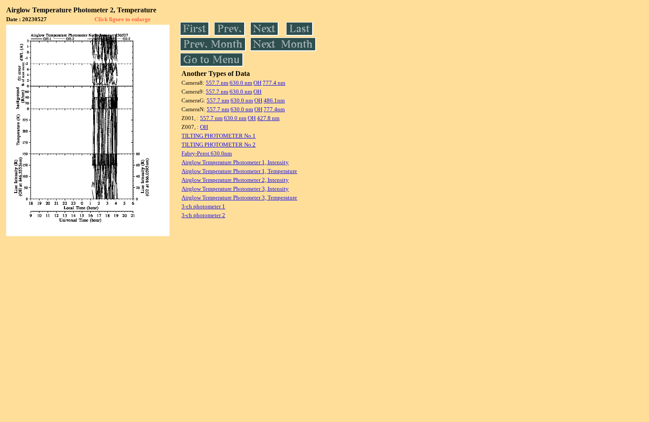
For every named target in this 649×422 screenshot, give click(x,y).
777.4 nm (274, 82)
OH (257, 82)
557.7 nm (217, 82)
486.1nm (274, 100)
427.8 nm (268, 118)
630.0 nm (241, 82)
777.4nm (274, 109)
